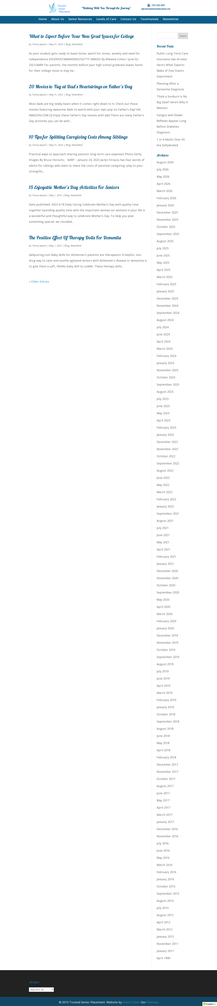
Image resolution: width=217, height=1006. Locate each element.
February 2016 (166, 872)
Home (42, 19)
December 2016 (167, 829)
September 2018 (168, 721)
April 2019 (163, 686)
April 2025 (163, 270)
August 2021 (165, 521)
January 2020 (165, 628)
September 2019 (168, 657)
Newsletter (171, 19)
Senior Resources (80, 19)
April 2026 (163, 184)
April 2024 (163, 341)
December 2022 (167, 442)
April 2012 (163, 922)
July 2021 (163, 528)
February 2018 (166, 757)
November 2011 (167, 944)
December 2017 (167, 764)
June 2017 (163, 793)
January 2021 (165, 564)
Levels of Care (106, 19)
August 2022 (165, 470)
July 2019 (163, 671)
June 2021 (163, 535)
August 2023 (165, 392)
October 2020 (166, 585)
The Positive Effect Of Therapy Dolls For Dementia (75, 238)
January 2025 (165, 291)
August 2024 (165, 320)
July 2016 (163, 843)
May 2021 (163, 542)
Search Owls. (131, 1002)
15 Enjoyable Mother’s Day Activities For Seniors (74, 187)
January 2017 (165, 822)
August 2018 (165, 729)
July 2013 (163, 908)
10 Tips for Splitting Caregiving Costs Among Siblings (78, 137)
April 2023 (163, 420)
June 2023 (163, 406)
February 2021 (166, 556)
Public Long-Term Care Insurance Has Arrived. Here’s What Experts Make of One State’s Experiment (172, 64)
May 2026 (163, 176)
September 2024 (168, 313)
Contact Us (128, 19)
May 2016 (163, 858)
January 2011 (165, 951)
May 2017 (163, 800)
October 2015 (166, 886)
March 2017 (164, 815)
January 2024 (165, 363)
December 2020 (167, 571)
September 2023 (168, 384)
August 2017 (165, 786)
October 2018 (166, 714)
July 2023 (163, 399)
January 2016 (165, 879)
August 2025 (165, 241)
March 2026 (164, 191)
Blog (68, 44)
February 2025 (166, 284)
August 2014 (165, 901)
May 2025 (163, 262)
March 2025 (164, 277)
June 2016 (163, 850)
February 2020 (166, 621)
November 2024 (167, 306)
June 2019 (163, 678)
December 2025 (167, 212)
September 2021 (168, 513)
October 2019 (166, 650)
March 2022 (164, 492)
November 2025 (167, 219)
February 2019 (166, 700)
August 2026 (165, 162)
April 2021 (163, 549)
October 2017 (166, 779)
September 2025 (168, 234)
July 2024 (163, 327)
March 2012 (164, 929)
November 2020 (167, 578)
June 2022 (163, 478)
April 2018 (163, 750)
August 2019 (165, 664)
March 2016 (164, 865)
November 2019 (167, 642)
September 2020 (168, 592)
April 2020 (163, 607)
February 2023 (166, 427)
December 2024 (167, 298)
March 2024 (164, 349)
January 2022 (165, 506)
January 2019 (165, 707)
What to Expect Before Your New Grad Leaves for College (81, 36)
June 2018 (163, 736)
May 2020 (163, 599)
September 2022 (168, 463)
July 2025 (163, 248)
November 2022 (167, 449)
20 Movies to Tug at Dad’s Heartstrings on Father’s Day (80, 86)
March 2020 (164, 614)
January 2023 (165, 435)
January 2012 (165, 936)
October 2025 (166, 227)
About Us (57, 19)
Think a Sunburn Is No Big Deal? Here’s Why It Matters (172, 102)
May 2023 (163, 413)
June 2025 (163, 255)
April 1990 (163, 958)
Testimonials (149, 19)
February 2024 (166, 356)
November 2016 (167, 836)
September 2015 (168, 893)
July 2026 (163, 169)
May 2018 (163, 743)
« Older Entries (39, 281)
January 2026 (165, 205)
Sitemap (152, 1002)
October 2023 (166, 377)
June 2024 (163, 334)
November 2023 (167, 370)
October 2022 (166, 456)
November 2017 (167, 772)
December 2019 (167, 635)
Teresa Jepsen (39, 44)
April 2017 (163, 807)
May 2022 (163, 485)
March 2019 (164, 693)
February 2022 (166, 499)
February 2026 (166, 198)
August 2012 (165, 915)
